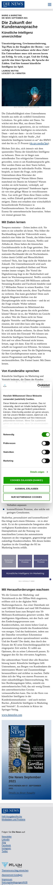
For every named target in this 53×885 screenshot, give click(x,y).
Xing (4, 842)
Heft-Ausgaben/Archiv (12, 816)
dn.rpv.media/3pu (39, 143)
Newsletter (7, 836)
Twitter (5, 851)
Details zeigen (37, 472)
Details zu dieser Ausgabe (22, 792)
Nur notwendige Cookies (26, 497)
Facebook (6, 845)
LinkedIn (5, 839)
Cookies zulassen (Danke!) (26, 480)
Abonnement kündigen (12, 875)
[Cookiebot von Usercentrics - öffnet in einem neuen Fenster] (38, 386)
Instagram (6, 848)
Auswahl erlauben (26, 488)
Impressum (7, 879)
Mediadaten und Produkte (13, 819)
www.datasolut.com (12, 714)
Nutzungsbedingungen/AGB (14, 882)
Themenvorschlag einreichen (15, 870)
